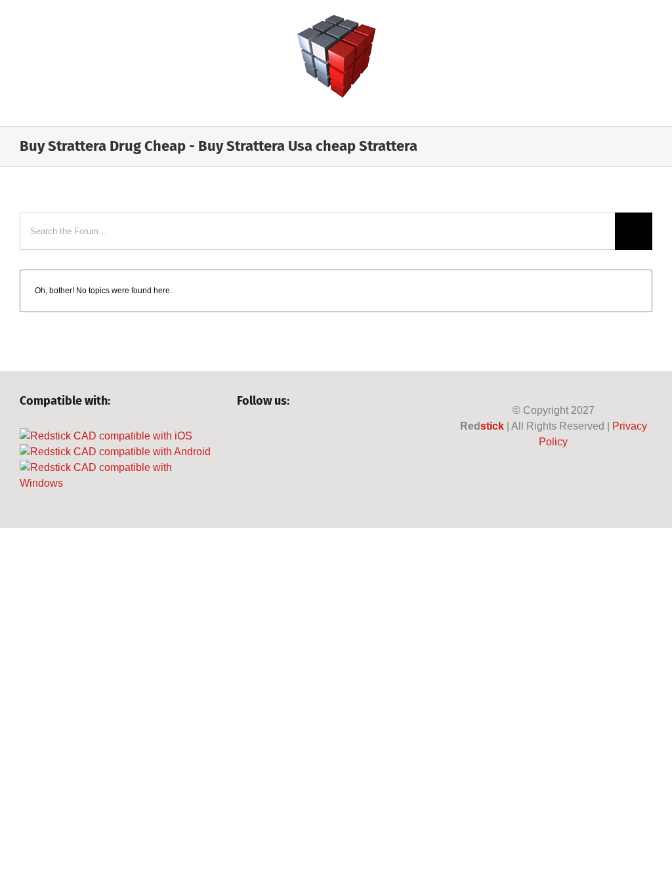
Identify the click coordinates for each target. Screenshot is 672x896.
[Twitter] (265, 436)
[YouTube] (288, 436)
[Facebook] (243, 436)
